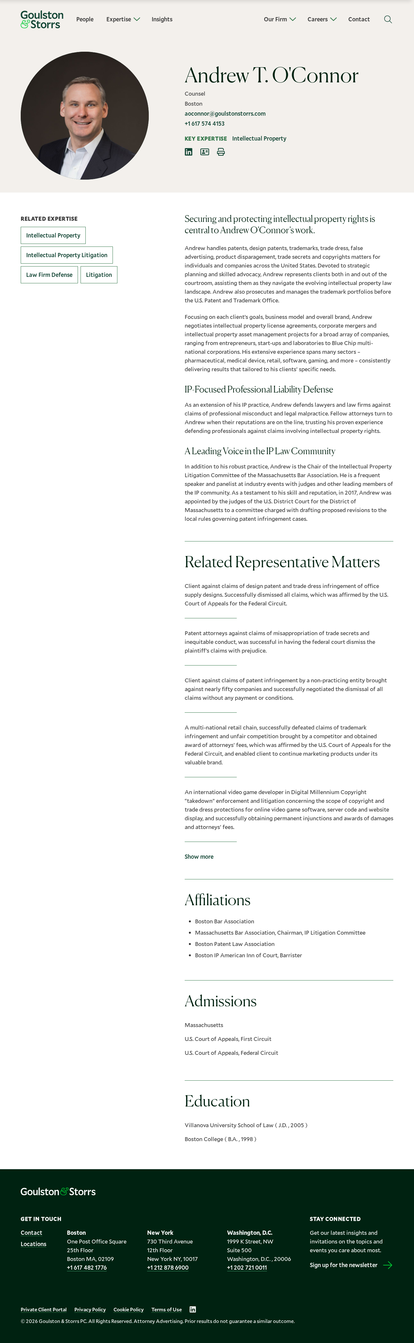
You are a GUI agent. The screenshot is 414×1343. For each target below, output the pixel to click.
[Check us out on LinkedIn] (193, 1309)
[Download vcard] (204, 151)
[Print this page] (221, 152)
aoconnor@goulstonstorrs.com (225, 113)
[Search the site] (388, 19)
